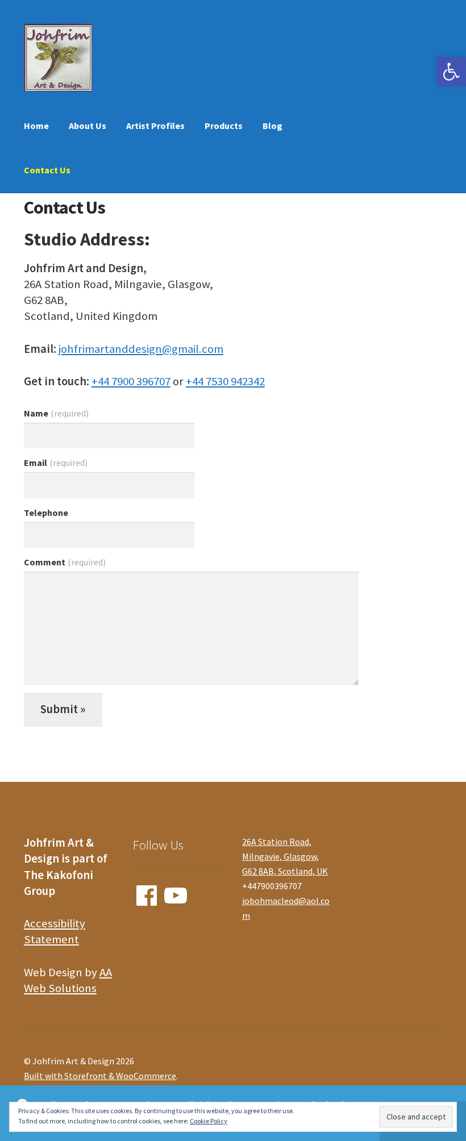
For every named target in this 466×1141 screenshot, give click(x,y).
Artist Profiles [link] (155, 125)
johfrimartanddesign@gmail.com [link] (141, 349)
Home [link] (36, 125)
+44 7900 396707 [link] (130, 381)
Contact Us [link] (47, 170)
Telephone (46, 512)
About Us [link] (87, 125)
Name (56, 413)
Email (56, 462)
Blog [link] (272, 125)
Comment (65, 562)
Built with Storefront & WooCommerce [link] (100, 1075)
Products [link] (224, 125)
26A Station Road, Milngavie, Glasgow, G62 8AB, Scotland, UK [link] (285, 856)
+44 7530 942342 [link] (225, 381)
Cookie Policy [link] (208, 1121)
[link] (451, 71)
